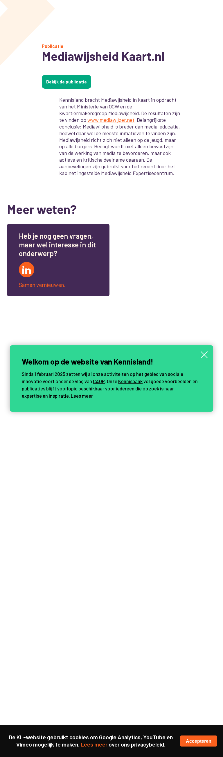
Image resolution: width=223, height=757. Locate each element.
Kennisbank (130, 381)
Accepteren (198, 741)
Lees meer (82, 396)
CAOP (99, 381)
